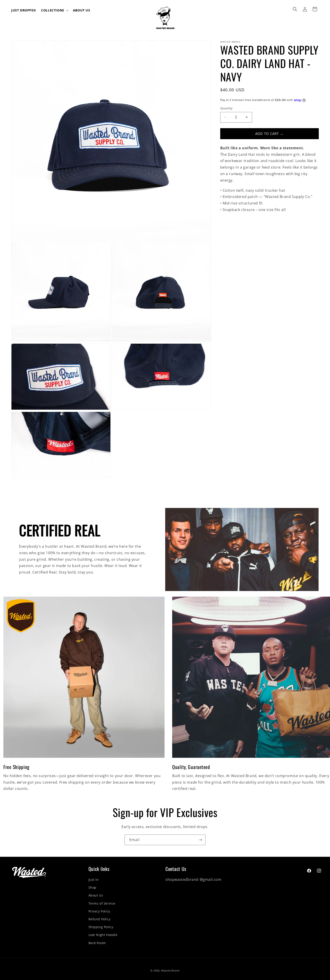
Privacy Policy (99, 911)
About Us (95, 895)
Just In (93, 879)
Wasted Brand (170, 970)
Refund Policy (99, 919)
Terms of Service (102, 903)
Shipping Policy (100, 927)
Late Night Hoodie (103, 935)
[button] (54, 10)
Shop (92, 887)
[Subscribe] (200, 840)
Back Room (97, 943)
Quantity (226, 108)
